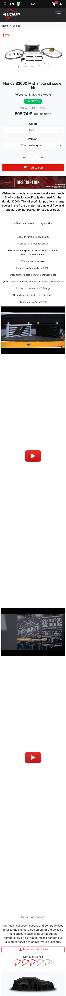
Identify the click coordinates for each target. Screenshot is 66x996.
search (5, 4)
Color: (33, 123)
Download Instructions (33, 949)
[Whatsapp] (18, 4)
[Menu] (58, 15)
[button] (24, 157)
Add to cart (33, 168)
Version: (33, 139)
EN (12, 4)
